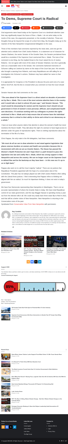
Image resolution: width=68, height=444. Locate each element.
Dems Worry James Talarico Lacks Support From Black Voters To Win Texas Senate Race (37, 354)
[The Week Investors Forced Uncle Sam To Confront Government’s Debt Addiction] (5, 371)
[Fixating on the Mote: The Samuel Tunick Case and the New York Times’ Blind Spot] (57, 241)
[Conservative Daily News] (13, 6)
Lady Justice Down (17, 391)
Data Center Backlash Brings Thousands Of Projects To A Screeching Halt (32, 384)
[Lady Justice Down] (5, 394)
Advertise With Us (52, 426)
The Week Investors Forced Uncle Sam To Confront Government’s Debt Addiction (35, 369)
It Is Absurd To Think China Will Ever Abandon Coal (26, 361)
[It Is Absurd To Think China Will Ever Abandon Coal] (11, 241)
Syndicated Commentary (14, 14)
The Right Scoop (28, 434)
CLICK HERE (44, 272)
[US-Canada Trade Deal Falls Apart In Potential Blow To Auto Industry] (5, 310)
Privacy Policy (51, 431)
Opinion (8, 10)
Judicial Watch (27, 428)
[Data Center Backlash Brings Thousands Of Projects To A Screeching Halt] (5, 386)
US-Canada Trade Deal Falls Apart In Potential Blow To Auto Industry (31, 307)
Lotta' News (26, 431)
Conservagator (27, 426)
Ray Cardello (7, 23)
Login (49, 428)
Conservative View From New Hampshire (29, 204)
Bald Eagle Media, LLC (29, 441)
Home (3, 10)
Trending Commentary (27, 14)
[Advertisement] (34, 334)
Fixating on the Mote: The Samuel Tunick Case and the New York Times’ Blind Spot (56, 250)
